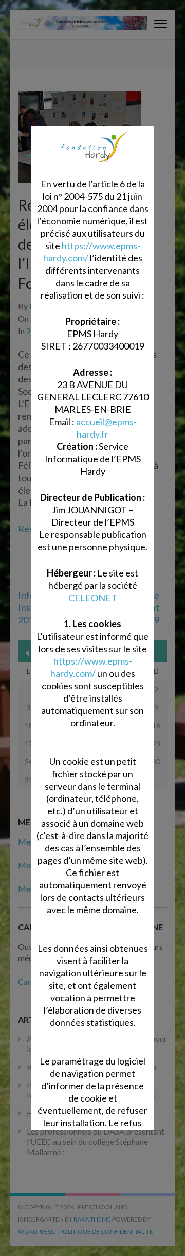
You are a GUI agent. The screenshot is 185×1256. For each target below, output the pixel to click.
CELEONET (92, 597)
